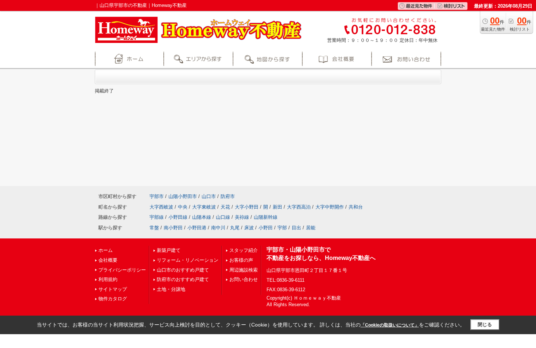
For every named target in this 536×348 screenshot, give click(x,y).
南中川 (218, 227)
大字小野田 (247, 207)
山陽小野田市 (182, 196)
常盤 (154, 227)
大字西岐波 (161, 207)
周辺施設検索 (243, 270)
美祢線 (242, 217)
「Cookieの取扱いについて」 (390, 325)
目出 (296, 227)
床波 (249, 227)
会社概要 (107, 260)
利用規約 (107, 279)
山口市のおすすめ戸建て (183, 270)
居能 (310, 227)
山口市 (209, 196)
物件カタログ (112, 298)
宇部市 (156, 196)
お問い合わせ (243, 279)
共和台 (356, 207)
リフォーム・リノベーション (187, 260)
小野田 (266, 227)
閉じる (485, 324)
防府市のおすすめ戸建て (183, 279)
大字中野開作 (329, 207)
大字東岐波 (204, 207)
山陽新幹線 (265, 217)
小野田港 (196, 227)
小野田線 (177, 217)
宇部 (282, 227)
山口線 (223, 217)
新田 (277, 207)
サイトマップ (112, 289)
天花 (225, 207)
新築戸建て (168, 250)
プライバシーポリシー (122, 270)
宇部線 (156, 217)
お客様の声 (241, 260)
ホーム (105, 250)
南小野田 (173, 227)
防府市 (228, 196)
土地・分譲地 (171, 289)
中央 (182, 207)
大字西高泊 (299, 207)
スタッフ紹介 (243, 250)
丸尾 (235, 227)
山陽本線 (201, 217)
